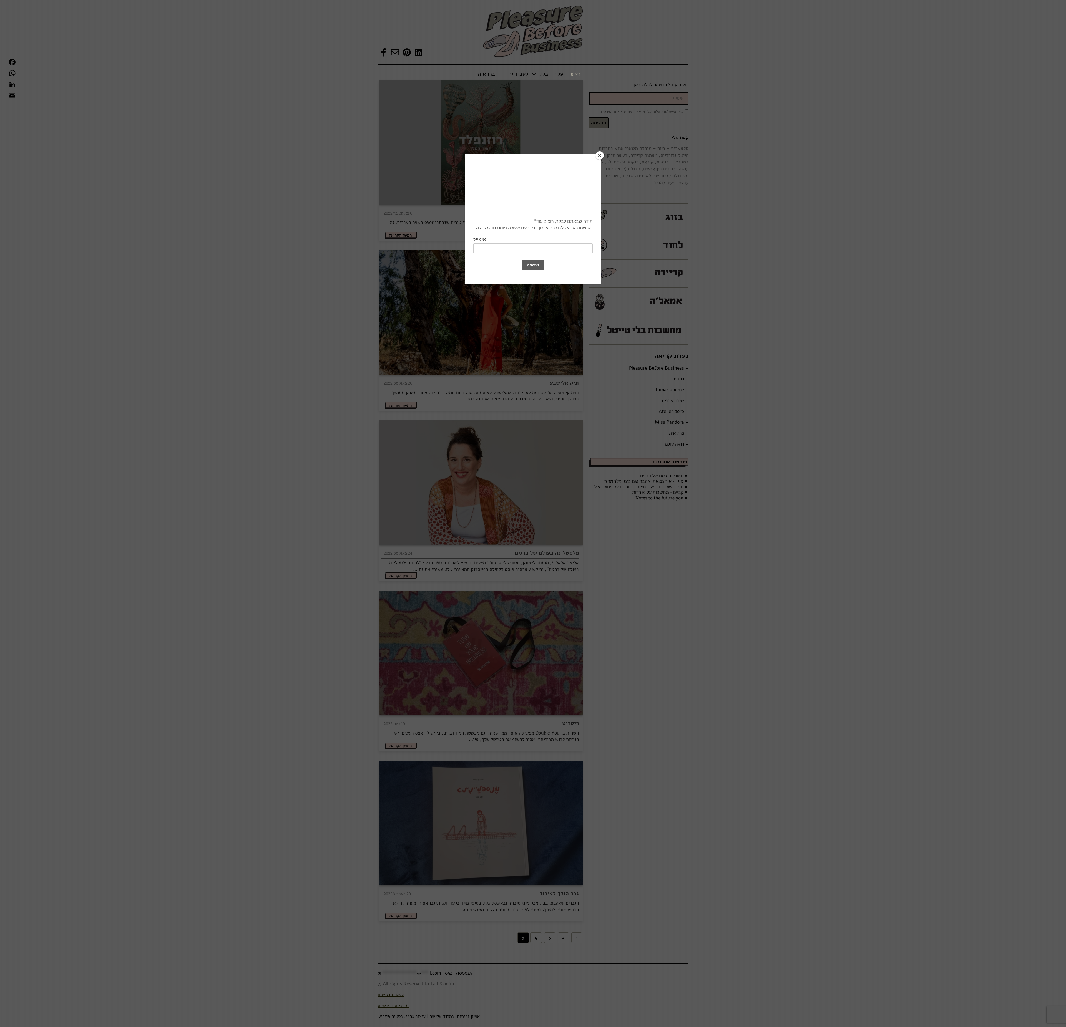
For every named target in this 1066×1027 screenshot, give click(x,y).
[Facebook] (12, 62)
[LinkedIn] (12, 84)
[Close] (599, 155)
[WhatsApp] (12, 73)
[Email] (12, 95)
